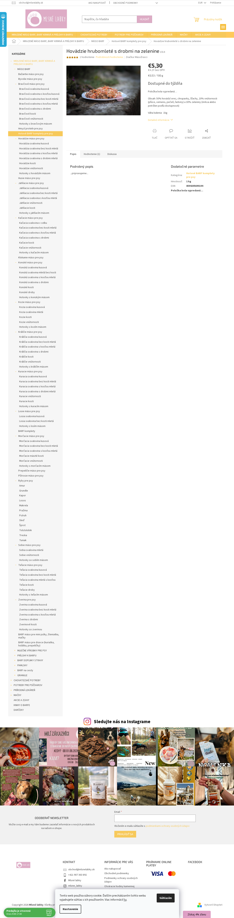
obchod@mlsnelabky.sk (81, 869)
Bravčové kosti (27, 114)
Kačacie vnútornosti (30, 248)
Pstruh (22, 515)
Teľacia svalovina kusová (33, 570)
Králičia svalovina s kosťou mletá (37, 347)
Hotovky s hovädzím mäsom (34, 173)
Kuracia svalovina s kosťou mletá (37, 386)
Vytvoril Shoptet (213, 905)
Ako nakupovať (97, 3)
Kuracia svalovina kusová (33, 376)
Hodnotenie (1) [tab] (92, 154)
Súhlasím (165, 898)
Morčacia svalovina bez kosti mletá (38, 446)
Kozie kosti (25, 317)
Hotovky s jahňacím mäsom (34, 213)
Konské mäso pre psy (30, 262)
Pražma (23, 510)
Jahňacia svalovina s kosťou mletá (38, 198)
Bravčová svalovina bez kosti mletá (38, 99)
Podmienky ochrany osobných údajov (121, 880)
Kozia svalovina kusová (32, 307)
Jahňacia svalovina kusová (33, 188)
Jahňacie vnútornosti (30, 203)
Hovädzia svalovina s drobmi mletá (38, 158)
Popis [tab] (73, 154)
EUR (200, 2)
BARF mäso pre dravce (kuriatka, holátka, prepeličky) (36, 644)
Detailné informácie (158, 120)
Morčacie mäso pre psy (31, 436)
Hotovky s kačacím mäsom (34, 252)
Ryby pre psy (25, 481)
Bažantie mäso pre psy (31, 74)
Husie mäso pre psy (29, 178)
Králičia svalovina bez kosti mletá (37, 342)
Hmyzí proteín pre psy (30, 128)
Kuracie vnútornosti (30, 396)
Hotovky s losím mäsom (32, 426)
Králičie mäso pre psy (30, 332)
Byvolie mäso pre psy (30, 79)
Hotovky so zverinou (30, 629)
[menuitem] (42, 35)
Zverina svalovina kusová (33, 605)
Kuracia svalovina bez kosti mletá (37, 381)
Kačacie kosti (26, 243)
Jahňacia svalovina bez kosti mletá (38, 193)
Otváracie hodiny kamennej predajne (119, 888)
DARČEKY (19, 710)
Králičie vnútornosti (30, 362)
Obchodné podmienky (125, 3)
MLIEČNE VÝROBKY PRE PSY (32, 650)
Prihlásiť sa (125, 834)
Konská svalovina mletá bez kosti (37, 272)
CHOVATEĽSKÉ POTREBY (27, 680)
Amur (22, 486)
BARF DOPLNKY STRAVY (30, 660)
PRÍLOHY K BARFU (26, 655)
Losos (22, 500)
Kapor (22, 495)
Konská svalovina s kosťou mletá (37, 277)
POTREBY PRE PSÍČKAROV (28, 685)
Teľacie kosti (26, 585)
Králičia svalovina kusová (33, 337)
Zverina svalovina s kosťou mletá (37, 615)
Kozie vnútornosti (29, 322)
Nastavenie (70, 909)
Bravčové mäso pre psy (31, 84)
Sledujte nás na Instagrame (122, 721)
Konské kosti (26, 287)
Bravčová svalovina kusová (34, 89)
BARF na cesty (25, 670)
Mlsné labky (74, 880)
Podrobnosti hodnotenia (109, 57)
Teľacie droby (27, 590)
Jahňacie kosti (27, 208)
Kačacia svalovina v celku (33, 223)
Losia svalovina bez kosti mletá (36, 421)
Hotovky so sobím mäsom (33, 560)
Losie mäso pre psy (29, 411)
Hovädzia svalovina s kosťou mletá (38, 153)
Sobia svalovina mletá (31, 550)
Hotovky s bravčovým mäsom (35, 124)
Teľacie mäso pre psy (30, 565)
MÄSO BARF (23, 69)
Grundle (23, 491)
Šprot (22, 525)
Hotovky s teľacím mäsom (33, 595)
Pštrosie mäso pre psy (30, 476)
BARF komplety (26, 431)
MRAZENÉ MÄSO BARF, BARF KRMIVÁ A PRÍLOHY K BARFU (34, 62)
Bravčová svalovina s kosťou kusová (39, 94)
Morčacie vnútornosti (31, 461)
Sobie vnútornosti (29, 555)
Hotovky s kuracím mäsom (33, 406)
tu (125, 900)
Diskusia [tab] (112, 154)
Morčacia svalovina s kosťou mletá (38, 451)
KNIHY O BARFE (22, 705)
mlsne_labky (75, 886)
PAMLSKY (22, 665)
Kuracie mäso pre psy (30, 371)
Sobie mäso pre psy (29, 545)
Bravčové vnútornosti (31, 119)
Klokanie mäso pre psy (30, 257)
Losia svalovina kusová (31, 416)
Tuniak (22, 540)
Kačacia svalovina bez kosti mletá (37, 228)
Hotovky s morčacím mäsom (34, 466)
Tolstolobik (25, 530)
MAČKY (17, 695)
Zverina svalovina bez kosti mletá (37, 610)
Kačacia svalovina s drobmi (34, 238)
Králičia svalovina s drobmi (33, 352)
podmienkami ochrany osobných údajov (168, 826)
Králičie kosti (26, 357)
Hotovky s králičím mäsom (33, 367)
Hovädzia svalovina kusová (34, 143)
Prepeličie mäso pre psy (31, 471)
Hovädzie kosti (27, 163)
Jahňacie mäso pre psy (31, 183)
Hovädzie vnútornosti (31, 168)
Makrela (23, 505)
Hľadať (144, 19)
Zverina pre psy (27, 600)
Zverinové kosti (28, 624)
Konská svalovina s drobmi (34, 282)
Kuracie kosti (26, 401)
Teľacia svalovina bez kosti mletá (37, 575)
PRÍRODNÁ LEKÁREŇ (24, 690)
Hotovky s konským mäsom (34, 297)
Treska (23, 535)
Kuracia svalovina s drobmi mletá (37, 391)
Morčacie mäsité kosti (31, 456)
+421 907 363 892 (77, 875)
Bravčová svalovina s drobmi (35, 109)
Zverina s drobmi (28, 619)
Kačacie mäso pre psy (30, 218)
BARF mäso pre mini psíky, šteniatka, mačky (38, 636)
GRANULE (22, 675)
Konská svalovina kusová (33, 267)
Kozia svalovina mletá (31, 312)
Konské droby (27, 292)
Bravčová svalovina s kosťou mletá (38, 104)
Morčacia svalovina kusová (34, 441)
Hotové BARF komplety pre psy (35, 133)
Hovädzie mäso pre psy (31, 138)
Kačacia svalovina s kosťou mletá (37, 233)
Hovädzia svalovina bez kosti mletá (38, 148)
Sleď (21, 520)
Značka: (136, 57)
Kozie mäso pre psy (29, 302)
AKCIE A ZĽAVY (21, 700)
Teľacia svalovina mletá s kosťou (37, 580)
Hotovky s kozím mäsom (32, 327)
